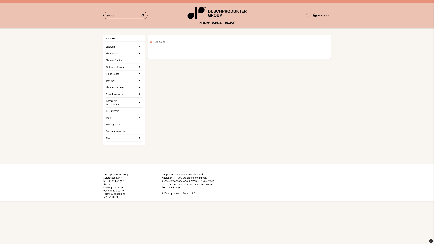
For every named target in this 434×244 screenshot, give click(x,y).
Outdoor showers (115, 67)
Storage (110, 80)
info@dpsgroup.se (113, 187)
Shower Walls (113, 53)
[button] (309, 15)
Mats (109, 117)
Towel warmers (114, 94)
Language (159, 41)
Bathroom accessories (112, 102)
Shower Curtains (115, 87)
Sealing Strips (113, 124)
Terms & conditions (114, 193)
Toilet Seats (112, 73)
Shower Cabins (114, 60)
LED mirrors (112, 111)
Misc (108, 138)
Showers (110, 46)
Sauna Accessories (116, 131)
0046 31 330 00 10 (113, 190)
